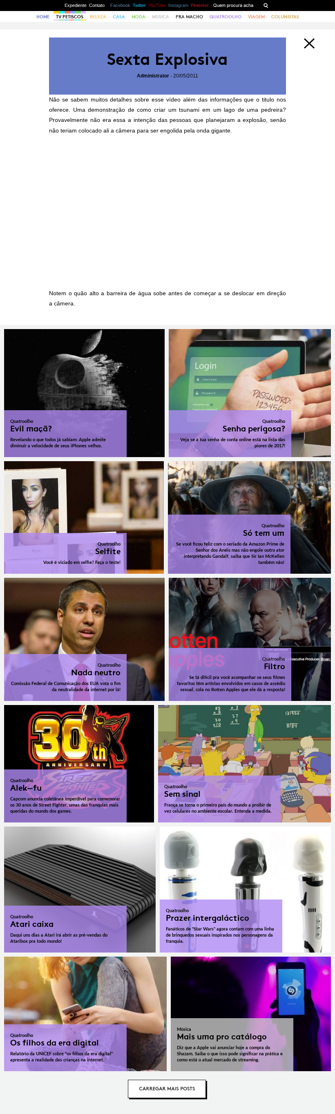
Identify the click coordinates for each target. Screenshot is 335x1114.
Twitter (139, 5)
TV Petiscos (69, 17)
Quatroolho (225, 17)
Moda (138, 17)
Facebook (120, 5)
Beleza (98, 17)
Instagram (178, 5)
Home (42, 17)
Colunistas (285, 17)
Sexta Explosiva (167, 59)
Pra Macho (189, 17)
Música (160, 17)
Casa (119, 17)
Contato (97, 5)
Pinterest (199, 5)
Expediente (76, 5)
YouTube (157, 5)
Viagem (256, 17)
